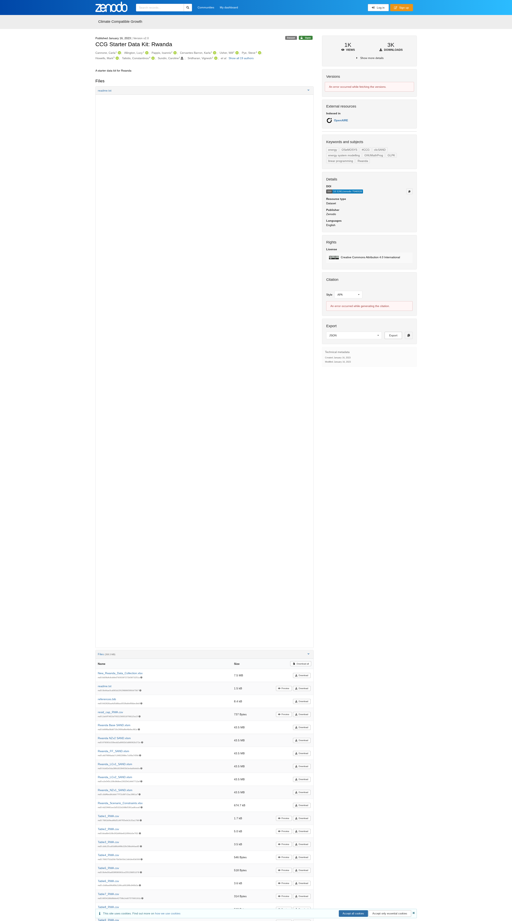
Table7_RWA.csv (108, 894)
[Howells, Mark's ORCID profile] (117, 58)
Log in (380, 7)
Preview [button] (285, 688)
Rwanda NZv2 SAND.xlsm (114, 738)
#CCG (366, 149)
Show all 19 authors (241, 58)
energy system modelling (344, 155)
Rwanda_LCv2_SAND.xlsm (115, 777)
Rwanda (363, 160)
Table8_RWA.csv (108, 907)
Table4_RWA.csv (108, 855)
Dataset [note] (291, 38)
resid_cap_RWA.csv (110, 712)
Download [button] (303, 675)
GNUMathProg (373, 155)
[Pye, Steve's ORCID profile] (259, 53)
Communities (206, 7)
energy (332, 149)
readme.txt (104, 686)
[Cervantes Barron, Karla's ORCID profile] (214, 53)
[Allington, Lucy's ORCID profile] (146, 53)
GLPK (391, 155)
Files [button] (106, 654)
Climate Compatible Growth (120, 22)
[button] (204, 90)
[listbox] (348, 294)
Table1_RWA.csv (108, 816)
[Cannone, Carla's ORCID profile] (119, 53)
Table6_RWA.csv (108, 881)
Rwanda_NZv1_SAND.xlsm (115, 790)
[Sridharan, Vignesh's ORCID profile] (215, 58)
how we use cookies (167, 913)
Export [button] (393, 335)
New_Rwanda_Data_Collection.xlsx (120, 673)
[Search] (188, 7)
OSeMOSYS (349, 149)
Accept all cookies (353, 913)
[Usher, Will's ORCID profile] (236, 53)
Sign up (403, 7)
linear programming (340, 160)
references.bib (107, 699)
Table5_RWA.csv (108, 868)
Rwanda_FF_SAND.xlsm (113, 751)
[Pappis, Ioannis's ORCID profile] (174, 53)
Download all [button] (302, 664)
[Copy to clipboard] (409, 191)
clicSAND (380, 149)
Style (329, 294)
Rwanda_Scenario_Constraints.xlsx (120, 803)
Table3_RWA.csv (108, 842)
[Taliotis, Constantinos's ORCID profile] (152, 58)
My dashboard (229, 7)
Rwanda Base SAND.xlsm (114, 725)
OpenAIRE (341, 120)
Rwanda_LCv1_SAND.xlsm (115, 764)
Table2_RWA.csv (108, 829)
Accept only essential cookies (389, 913)
